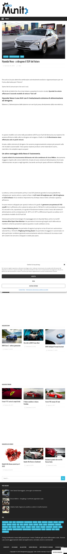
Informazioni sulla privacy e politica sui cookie (37, 289)
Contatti (6, 547)
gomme (26, 524)
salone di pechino (36, 529)
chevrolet (44, 522)
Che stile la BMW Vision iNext (32, 343)
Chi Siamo (15, 547)
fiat (18, 524)
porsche (55, 527)
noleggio (28, 527)
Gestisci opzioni (33, 286)
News (22, 56)
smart (43, 529)
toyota (57, 529)
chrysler (50, 522)
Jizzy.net (30, 551)
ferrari (14, 524)
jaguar (45, 524)
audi (10, 522)
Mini (10, 527)
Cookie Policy (22, 289)
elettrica (9, 524)
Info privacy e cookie (46, 547)
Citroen (55, 522)
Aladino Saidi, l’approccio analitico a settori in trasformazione (28, 507)
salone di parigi (27, 529)
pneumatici (49, 527)
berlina (35, 522)
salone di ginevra (17, 529)
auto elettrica (20, 522)
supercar (48, 529)
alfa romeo (5, 522)
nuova (37, 527)
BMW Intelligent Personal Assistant (54, 347)
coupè (4, 524)
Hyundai (6, 56)
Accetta (33, 276)
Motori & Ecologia (14, 56)
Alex (20, 66)
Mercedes (5, 527)
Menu (7, 19)
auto (14, 522)
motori (14, 527)
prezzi (60, 527)
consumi (61, 522)
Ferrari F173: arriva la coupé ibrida (11, 401)
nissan (23, 527)
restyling (10, 529)
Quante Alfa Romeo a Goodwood (32, 462)
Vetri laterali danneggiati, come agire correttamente (25, 490)
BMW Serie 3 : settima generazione (11, 345)
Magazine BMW (6, 326)
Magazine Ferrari (6, 384)
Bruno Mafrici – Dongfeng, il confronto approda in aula (26, 499)
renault (4, 529)
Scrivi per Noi (33, 547)
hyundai (36, 524)
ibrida (40, 524)
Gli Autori (23, 547)
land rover (58, 524)
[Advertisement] (34, 72)
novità (33, 527)
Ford (21, 524)
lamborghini (51, 524)
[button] (64, 264)
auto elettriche (28, 522)
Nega (33, 281)
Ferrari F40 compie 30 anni (52, 402)
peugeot (43, 527)
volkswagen (5, 531)
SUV (53, 529)
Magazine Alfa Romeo (7, 444)
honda (30, 524)
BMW (39, 522)
